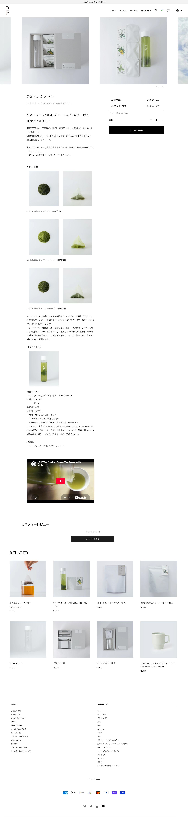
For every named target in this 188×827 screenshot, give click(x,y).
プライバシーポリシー (19, 747)
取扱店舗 (133, 10)
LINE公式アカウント (18, 718)
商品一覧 (123, 10)
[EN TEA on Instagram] (97, 807)
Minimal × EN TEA (104, 747)
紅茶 (99, 736)
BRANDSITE (146, 10)
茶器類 (99, 762)
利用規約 (14, 744)
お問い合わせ (16, 714)
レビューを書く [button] (93, 539)
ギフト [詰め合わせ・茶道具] (108, 751)
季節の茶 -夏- (102, 718)
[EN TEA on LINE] (103, 807)
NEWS (113, 10)
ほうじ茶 (100, 729)
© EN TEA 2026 (94, 779)
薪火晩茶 (100, 733)
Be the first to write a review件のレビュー (55, 103)
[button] (157, 87)
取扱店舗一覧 (16, 733)
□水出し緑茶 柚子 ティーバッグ (41, 260)
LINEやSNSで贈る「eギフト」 (109, 766)
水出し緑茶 (101, 714)
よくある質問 (16, 711)
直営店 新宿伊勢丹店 (18, 729)
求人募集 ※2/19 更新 (19, 736)
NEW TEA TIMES (17, 725)
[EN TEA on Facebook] (90, 807)
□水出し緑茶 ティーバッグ (39, 211)
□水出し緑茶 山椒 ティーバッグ (41, 309)
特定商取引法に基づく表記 (21, 751)
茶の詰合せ (101, 755)
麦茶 (99, 722)
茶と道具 (100, 758)
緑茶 (99, 725)
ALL (98, 711)
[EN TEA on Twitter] (84, 807)
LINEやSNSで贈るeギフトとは (118, 113)
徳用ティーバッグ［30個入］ (108, 740)
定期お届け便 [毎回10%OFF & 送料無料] (112, 744)
